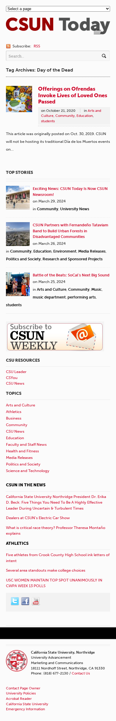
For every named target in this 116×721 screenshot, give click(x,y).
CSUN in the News (26, 485)
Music (96, 289)
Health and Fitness (22, 451)
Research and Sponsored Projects (73, 259)
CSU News (15, 383)
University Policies (21, 693)
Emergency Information (25, 709)
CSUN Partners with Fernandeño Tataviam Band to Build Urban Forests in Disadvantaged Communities (70, 231)
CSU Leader (16, 371)
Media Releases (92, 251)
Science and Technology (27, 470)
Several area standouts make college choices (45, 570)
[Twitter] (15, 601)
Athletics (13, 411)
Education (84, 116)
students (48, 121)
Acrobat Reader (19, 699)
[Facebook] (25, 601)
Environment (64, 251)
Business (13, 418)
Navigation (97, 32)
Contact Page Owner (23, 688)
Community (65, 116)
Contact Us (81, 673)
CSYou (12, 377)
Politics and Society (23, 259)
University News (74, 209)
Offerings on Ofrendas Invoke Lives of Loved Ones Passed (72, 95)
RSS (37, 46)
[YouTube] (36, 601)
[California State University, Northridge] (58, 31)
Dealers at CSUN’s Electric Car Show (38, 518)
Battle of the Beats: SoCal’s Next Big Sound (71, 275)
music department (49, 297)
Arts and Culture (51, 289)
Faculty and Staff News (26, 444)
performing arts (82, 297)
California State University (27, 704)
